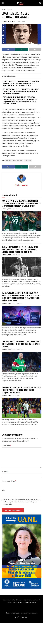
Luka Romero (17, 160)
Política (9, 602)
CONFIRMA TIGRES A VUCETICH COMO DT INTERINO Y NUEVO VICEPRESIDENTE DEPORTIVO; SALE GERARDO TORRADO (21, 344)
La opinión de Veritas (29, 602)
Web (3, 490)
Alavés (8, 160)
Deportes (9, 9)
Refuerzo (28, 160)
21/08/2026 (17, 209)
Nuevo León (17, 602)
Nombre (5, 472)
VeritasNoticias (15, 613)
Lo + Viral (11, 600)
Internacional (27, 600)
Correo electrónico (9, 481)
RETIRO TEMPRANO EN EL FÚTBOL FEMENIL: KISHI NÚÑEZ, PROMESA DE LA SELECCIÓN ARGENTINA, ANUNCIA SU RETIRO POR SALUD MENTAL (21, 91)
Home (3, 9)
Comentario (6, 445)
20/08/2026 (17, 349)
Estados (18, 600)
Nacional (35, 600)
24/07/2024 (21, 21)
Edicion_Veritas (9, 21)
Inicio (4, 600)
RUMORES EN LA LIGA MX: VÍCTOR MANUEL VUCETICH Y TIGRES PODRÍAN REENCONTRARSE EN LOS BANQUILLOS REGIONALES (21, 390)
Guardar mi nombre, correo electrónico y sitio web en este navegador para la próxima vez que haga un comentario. (22, 501)
